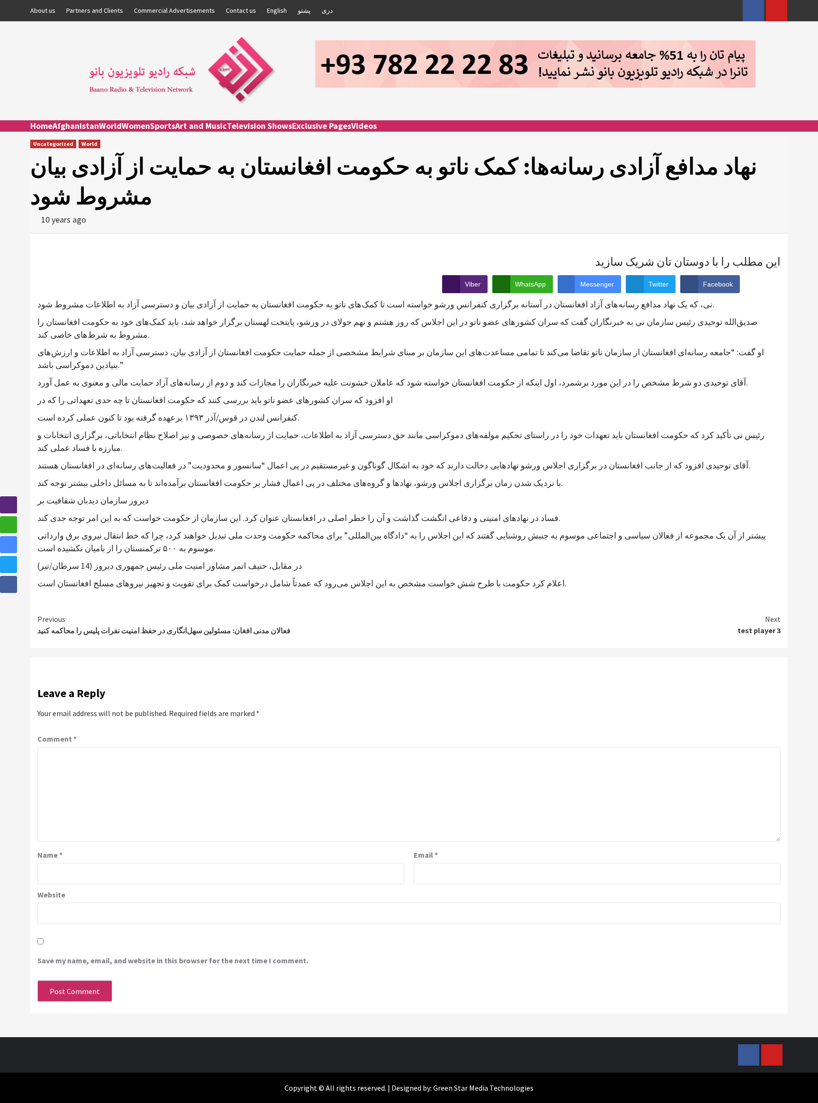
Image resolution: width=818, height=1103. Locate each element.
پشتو (304, 10)
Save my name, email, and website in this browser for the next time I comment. (172, 960)
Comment (57, 739)
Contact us (241, 10)
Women (136, 125)
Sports (162, 125)
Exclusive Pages (321, 125)
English (277, 10)
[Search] (782, 134)
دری (327, 10)
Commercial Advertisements (174, 10)
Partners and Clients (94, 10)
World (110, 125)
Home (41, 125)
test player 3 (759, 624)
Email (426, 855)
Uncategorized (53, 143)
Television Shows (259, 125)
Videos (364, 125)
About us (42, 10)
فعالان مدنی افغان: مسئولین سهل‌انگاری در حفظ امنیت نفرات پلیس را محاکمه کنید (164, 624)
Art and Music (201, 125)
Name (49, 855)
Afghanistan (76, 125)
